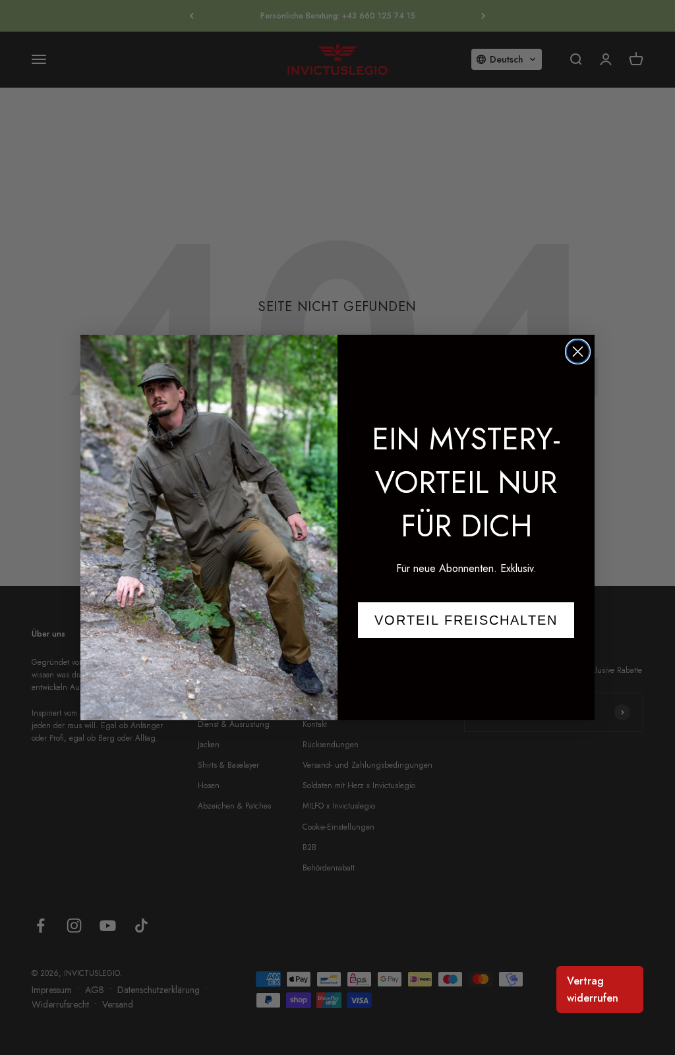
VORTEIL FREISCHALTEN (466, 620)
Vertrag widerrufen (592, 989)
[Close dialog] (577, 351)
